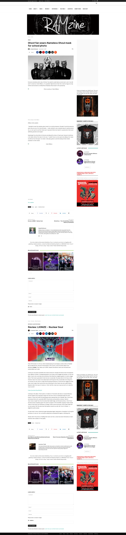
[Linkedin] (46, 52)
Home (29, 36)
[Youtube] (97, 1)
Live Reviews (35, 266)
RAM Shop (96, 533)
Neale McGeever (42, 228)
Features (80, 533)
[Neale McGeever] (29, 49)
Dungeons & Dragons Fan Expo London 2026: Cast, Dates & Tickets (86, 173)
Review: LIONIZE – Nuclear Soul (35, 221)
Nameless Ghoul (41, 206)
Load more (87, 167)
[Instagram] (94, 1)
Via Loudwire (31, 202)
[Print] (52, 52)
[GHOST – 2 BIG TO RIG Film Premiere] (66, 262)
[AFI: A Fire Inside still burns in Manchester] (35, 262)
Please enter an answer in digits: (35, 303)
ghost (36, 206)
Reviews (71, 533)
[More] (68, 213)
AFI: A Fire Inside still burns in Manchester (35, 268)
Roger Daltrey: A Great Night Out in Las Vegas (50, 268)
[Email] (49, 52)
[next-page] (31, 273)
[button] (96, 3)
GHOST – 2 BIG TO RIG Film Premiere (66, 268)
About (64, 533)
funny (33, 206)
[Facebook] (93, 1)
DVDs (66, 266)
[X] (96, 1)
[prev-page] (29, 273)
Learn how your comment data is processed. (54, 315)
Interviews (76, 533)
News (32, 36)
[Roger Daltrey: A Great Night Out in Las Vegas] (50, 262)
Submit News (90, 533)
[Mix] (55, 52)
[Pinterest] (43, 52)
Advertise (85, 533)
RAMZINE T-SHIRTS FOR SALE (85, 121)
